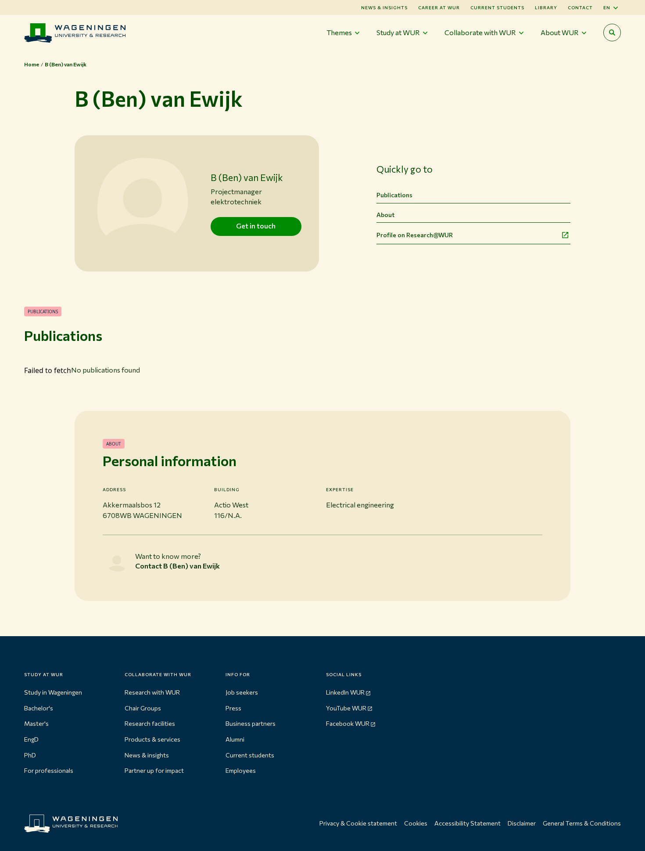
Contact (580, 7)
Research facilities (150, 723)
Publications (394, 195)
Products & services (152, 739)
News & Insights (384, 7)
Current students (497, 7)
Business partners (251, 723)
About (385, 214)
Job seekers (242, 692)
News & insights (147, 755)
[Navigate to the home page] (74, 33)
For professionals (48, 770)
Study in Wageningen (53, 692)
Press (233, 708)
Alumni (235, 739)
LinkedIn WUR (345, 692)
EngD (31, 739)
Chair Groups (143, 708)
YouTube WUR (346, 708)
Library (546, 7)
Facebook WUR (347, 723)
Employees (241, 770)
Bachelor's (38, 708)
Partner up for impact (154, 770)
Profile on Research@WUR (414, 235)
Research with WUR (152, 692)
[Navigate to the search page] (612, 32)
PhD (30, 755)
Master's (36, 723)
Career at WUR (439, 7)
